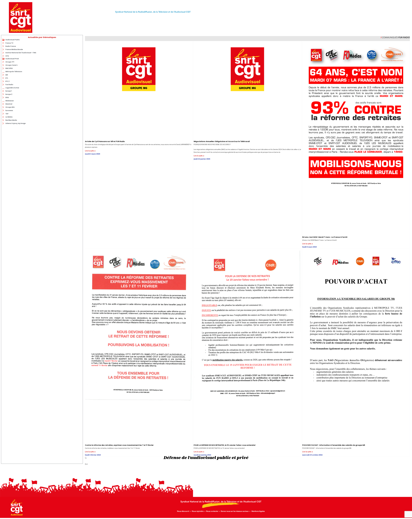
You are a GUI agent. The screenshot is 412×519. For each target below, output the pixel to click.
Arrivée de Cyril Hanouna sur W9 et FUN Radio (105, 141)
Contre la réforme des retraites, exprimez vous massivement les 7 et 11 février (119, 445)
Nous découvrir (183, 511)
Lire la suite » (90, 151)
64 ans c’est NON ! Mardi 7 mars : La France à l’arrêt (324, 237)
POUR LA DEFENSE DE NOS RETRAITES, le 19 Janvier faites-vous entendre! (225, 445)
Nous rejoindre (198, 511)
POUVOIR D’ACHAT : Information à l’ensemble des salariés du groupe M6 (333, 445)
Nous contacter (212, 511)
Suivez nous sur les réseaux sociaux (234, 511)
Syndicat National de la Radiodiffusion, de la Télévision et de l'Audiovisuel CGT (153, 12)
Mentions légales (258, 511)
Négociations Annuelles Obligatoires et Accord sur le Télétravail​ (222, 141)
